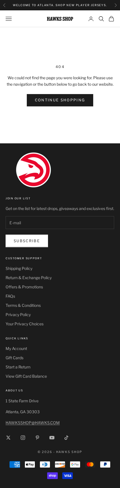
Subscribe (27, 241)
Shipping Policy (19, 268)
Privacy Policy (18, 314)
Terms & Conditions (23, 305)
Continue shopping (60, 100)
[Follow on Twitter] (8, 437)
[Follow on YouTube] (52, 437)
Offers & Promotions (24, 286)
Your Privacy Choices (25, 323)
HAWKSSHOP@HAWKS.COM (33, 422)
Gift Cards (14, 357)
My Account (16, 348)
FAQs (10, 296)
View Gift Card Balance (26, 376)
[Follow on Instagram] (23, 437)
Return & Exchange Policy (29, 277)
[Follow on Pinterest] (37, 437)
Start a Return (18, 367)
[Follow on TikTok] (66, 437)
